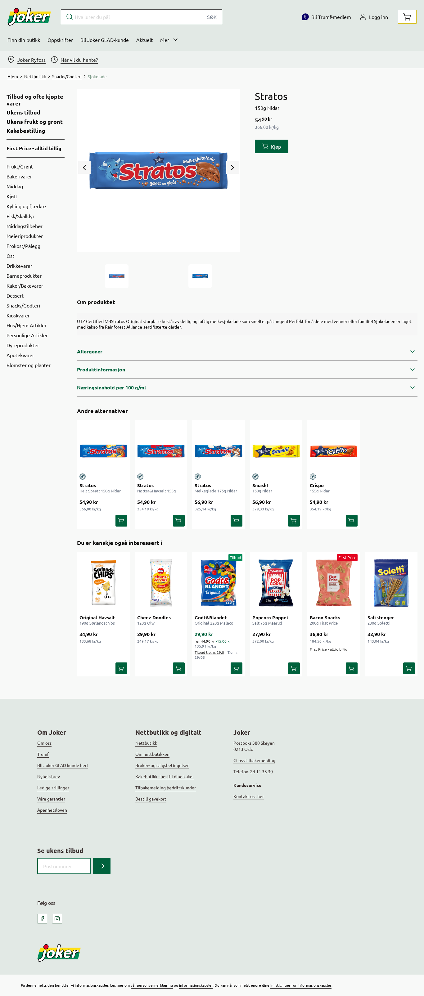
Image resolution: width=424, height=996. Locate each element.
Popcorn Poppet (270, 617)
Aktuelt (144, 40)
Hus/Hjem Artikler (27, 325)
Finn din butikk (23, 40)
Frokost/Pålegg (23, 246)
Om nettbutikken (152, 754)
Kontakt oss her (248, 796)
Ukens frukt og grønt (35, 121)
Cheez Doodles (154, 617)
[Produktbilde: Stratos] (117, 276)
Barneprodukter (24, 275)
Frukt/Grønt (20, 166)
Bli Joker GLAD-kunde (104, 40)
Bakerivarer (19, 176)
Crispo (317, 485)
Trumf (43, 754)
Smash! (260, 485)
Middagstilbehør (25, 226)
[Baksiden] (200, 276)
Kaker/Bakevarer (25, 285)
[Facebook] (42, 919)
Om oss (44, 743)
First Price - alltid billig (34, 148)
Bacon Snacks (325, 617)
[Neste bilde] (232, 167)
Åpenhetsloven (52, 810)
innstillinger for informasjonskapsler (301, 985)
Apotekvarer (20, 355)
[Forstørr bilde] (158, 170)
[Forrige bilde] (84, 167)
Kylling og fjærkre (26, 206)
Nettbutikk (146, 743)
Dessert (15, 295)
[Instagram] (57, 919)
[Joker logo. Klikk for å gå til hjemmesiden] (29, 16)
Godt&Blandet (211, 617)
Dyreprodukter (23, 345)
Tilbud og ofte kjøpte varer (35, 99)
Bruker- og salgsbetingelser (162, 765)
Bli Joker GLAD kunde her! (62, 765)
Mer (164, 40)
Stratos (87, 485)
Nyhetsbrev (48, 776)
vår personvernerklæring (152, 985)
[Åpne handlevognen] (407, 17)
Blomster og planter (29, 365)
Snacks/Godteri (23, 305)
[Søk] (102, 866)
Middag (15, 186)
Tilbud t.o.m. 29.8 (209, 652)
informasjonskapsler (196, 985)
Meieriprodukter (25, 236)
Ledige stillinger (53, 787)
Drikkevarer (19, 265)
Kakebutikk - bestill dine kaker (164, 776)
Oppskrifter (60, 40)
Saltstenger (381, 617)
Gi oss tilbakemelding (254, 760)
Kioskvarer (18, 315)
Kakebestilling (26, 130)
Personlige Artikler (27, 335)
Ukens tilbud (23, 112)
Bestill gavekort (150, 798)
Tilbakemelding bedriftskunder (165, 787)
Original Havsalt (97, 617)
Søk (212, 17)
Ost (10, 256)
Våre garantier (51, 798)
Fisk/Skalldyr (20, 216)
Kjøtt (12, 196)
